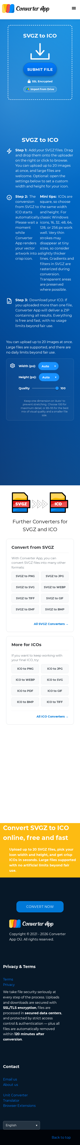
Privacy (9, 985)
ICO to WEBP (25, 680)
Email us (10, 1079)
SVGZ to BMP (54, 609)
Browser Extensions (19, 1106)
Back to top (61, 1137)
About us (10, 1085)
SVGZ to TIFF (25, 598)
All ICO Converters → (53, 717)
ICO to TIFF (55, 702)
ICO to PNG (25, 669)
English (11, 1125)
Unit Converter (15, 1095)
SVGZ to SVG (25, 587)
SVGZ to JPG (55, 576)
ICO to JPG (55, 669)
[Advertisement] (40, 775)
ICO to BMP (25, 702)
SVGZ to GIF (54, 598)
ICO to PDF (25, 691)
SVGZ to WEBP (55, 587)
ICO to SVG (55, 680)
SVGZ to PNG (25, 576)
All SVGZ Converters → (51, 624)
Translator (11, 1101)
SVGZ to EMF (25, 609)
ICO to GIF (55, 691)
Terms (8, 979)
